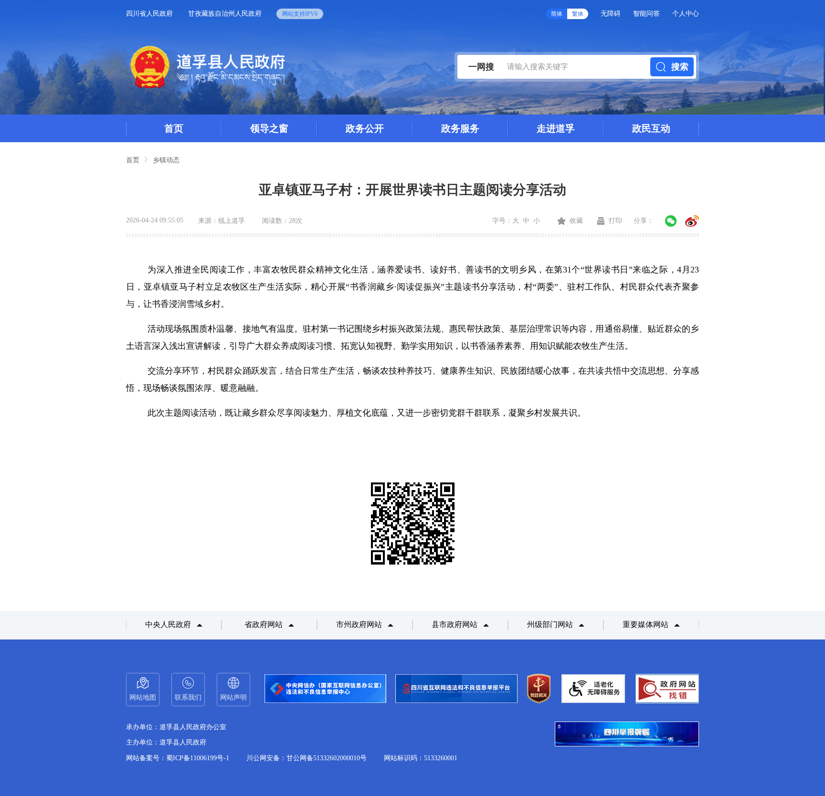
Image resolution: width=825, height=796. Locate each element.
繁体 (577, 13)
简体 (556, 13)
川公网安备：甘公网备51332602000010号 (306, 758)
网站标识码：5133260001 (420, 758)
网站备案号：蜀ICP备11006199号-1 (177, 758)
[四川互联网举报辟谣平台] (627, 735)
